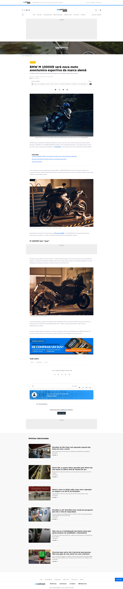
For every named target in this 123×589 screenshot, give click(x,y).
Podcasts (64, 583)
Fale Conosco (74, 579)
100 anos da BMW (59, 233)
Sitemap (81, 579)
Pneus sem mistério (37, 161)
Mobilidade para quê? (28, 55)
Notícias (54, 583)
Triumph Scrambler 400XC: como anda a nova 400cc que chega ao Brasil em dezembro (54, 156)
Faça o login (61, 413)
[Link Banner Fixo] (61, 346)
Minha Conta (66, 579)
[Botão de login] (100, 10)
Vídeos (73, 583)
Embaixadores (57, 579)
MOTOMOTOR (76, 14)
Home (23, 55)
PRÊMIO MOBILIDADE (58, 14)
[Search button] (96, 10)
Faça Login (119, 579)
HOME (34, 14)
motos (46, 362)
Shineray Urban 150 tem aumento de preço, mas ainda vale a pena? (49, 159)
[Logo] (62, 10)
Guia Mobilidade (48, 579)
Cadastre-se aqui (52, 396)
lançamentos (39, 362)
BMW (32, 362)
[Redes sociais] (22, 10)
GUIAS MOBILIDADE (48, 14)
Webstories (83, 583)
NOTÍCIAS (39, 14)
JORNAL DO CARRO (68, 14)
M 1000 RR (58, 147)
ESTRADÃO (83, 14)
